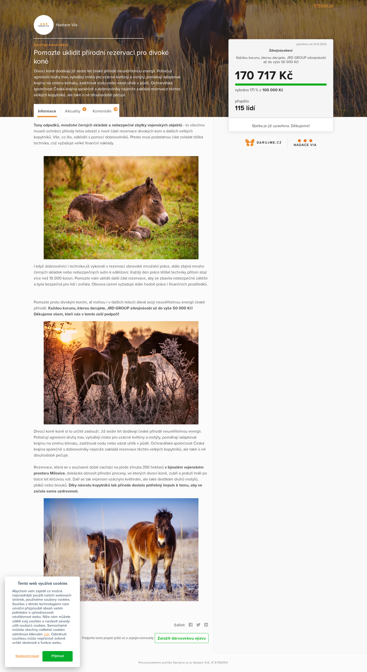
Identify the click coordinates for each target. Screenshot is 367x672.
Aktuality (75, 110)
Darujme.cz (181, 662)
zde (46, 634)
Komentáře (105, 110)
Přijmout (57, 656)
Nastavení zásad (27, 656)
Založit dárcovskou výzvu (182, 638)
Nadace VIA (201, 662)
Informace (47, 111)
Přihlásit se (324, 5)
